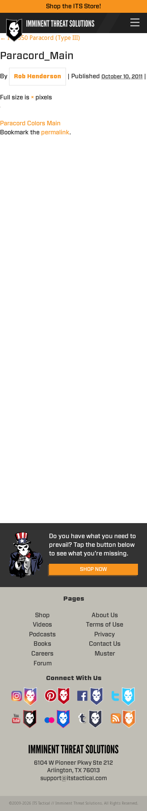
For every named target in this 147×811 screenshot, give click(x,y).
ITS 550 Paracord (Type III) (40, 37)
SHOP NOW (93, 569)
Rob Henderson (37, 76)
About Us (105, 615)
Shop (42, 615)
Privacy (104, 634)
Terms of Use (104, 625)
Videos (42, 625)
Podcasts (42, 634)
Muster (105, 654)
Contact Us (105, 644)
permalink (55, 132)
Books (42, 644)
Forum (43, 663)
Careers (42, 654)
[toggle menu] (134, 22)
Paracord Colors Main (30, 123)
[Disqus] (73, 231)
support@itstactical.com (73, 778)
